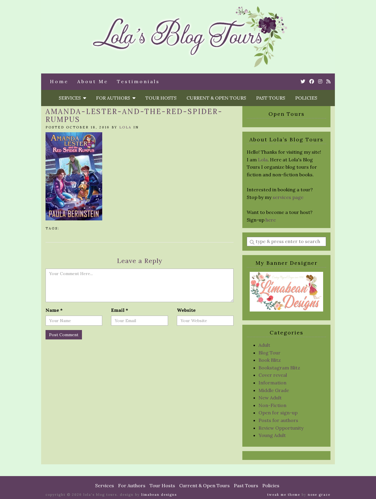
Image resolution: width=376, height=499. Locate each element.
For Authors (114, 98)
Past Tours (270, 98)
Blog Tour (269, 353)
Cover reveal (272, 375)
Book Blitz (269, 360)
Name (54, 310)
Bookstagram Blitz (279, 368)
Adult (264, 345)
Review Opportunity (280, 428)
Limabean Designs (159, 495)
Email (119, 310)
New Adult (270, 398)
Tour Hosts (161, 98)
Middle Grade (273, 390)
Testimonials (138, 81)
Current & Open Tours (216, 98)
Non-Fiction (272, 405)
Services (71, 98)
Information (272, 383)
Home (59, 81)
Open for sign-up (278, 413)
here (271, 220)
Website (186, 310)
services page (288, 197)
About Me (92, 81)
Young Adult (272, 435)
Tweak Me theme (283, 495)
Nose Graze (319, 495)
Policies (306, 98)
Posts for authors (278, 420)
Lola (125, 127)
